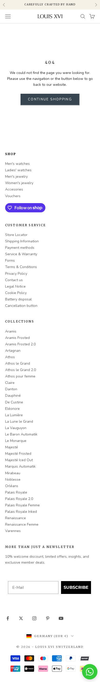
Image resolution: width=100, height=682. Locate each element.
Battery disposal (18, 299)
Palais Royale (16, 492)
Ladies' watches (18, 170)
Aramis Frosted (17, 337)
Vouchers (13, 196)
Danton (11, 389)
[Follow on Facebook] (7, 618)
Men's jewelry (16, 176)
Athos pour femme (20, 376)
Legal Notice (15, 286)
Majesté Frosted (18, 453)
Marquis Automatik (20, 466)
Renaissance (15, 518)
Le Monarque (15, 440)
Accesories (14, 189)
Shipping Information (22, 241)
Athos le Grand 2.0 (20, 369)
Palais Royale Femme (22, 505)
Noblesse (13, 479)
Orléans (11, 486)
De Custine (14, 402)
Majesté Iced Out (19, 460)
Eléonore (12, 408)
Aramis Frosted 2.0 (20, 344)
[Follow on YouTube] (61, 618)
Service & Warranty (21, 254)
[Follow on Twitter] (21, 618)
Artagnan (13, 350)
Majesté (11, 447)
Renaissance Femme (21, 524)
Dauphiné (13, 395)
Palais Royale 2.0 (19, 498)
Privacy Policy (16, 273)
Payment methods (19, 247)
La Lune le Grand (19, 421)
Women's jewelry (19, 183)
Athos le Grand (17, 363)
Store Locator (16, 234)
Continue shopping (50, 99)
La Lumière (14, 415)
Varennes (13, 530)
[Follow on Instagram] (34, 618)
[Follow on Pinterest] (47, 618)
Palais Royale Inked (21, 511)
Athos (10, 357)
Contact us (14, 280)
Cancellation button (21, 305)
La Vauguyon (15, 427)
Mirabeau (12, 473)
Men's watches (17, 163)
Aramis (10, 331)
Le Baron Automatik (21, 434)
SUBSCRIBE (76, 587)
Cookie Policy (16, 292)
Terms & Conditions (21, 266)
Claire (10, 382)
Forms (10, 260)
